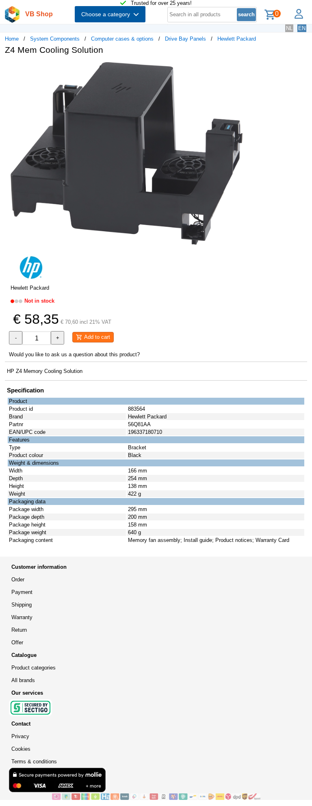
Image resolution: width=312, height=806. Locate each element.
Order (17, 579)
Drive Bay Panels (185, 39)
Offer (17, 642)
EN (302, 28)
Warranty (21, 617)
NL (289, 28)
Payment (21, 592)
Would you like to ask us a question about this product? (74, 354)
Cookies (20, 749)
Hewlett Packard (236, 39)
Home (12, 39)
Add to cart (96, 337)
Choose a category (107, 14)
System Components (55, 39)
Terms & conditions (34, 761)
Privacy (20, 736)
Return (19, 630)
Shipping (21, 605)
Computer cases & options (122, 39)
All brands (23, 680)
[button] (241, 69)
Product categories (33, 668)
